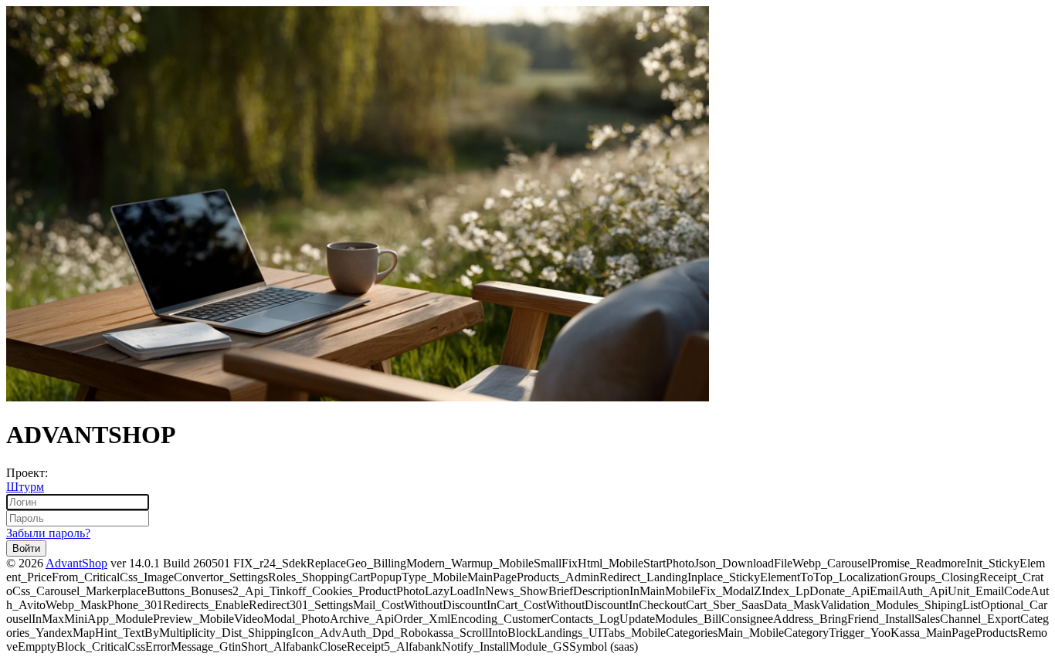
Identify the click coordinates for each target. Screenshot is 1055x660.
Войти (26, 548)
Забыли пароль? (48, 533)
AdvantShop (76, 563)
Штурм (25, 486)
